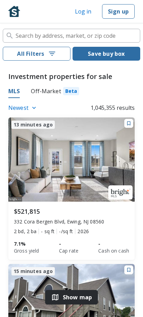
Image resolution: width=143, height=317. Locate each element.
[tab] (55, 92)
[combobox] (71, 36)
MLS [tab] (14, 91)
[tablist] (71, 92)
